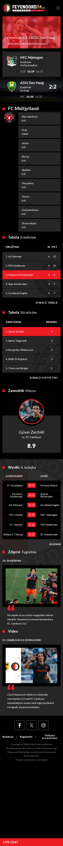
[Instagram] (43, 725)
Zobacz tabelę (46, 302)
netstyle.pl (42, 759)
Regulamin (26, 736)
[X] (31, 725)
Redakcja (7, 736)
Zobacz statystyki (43, 377)
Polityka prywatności (49, 736)
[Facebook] (19, 725)
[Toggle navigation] (58, 8)
